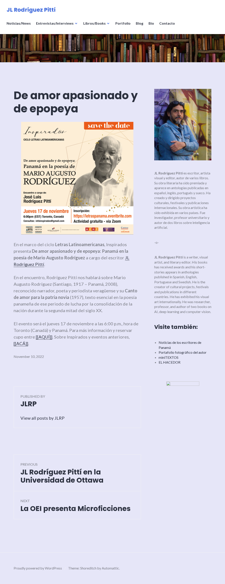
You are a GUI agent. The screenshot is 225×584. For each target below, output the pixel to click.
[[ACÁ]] (21, 343)
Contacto (167, 23)
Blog (139, 23)
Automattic (110, 568)
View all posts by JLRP (42, 418)
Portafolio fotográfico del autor (183, 352)
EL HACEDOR (169, 362)
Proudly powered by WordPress (38, 568)
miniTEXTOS (168, 357)
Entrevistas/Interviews (55, 23)
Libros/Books (94, 23)
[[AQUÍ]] (44, 336)
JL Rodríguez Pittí (31, 10)
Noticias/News (19, 23)
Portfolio (123, 23)
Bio (151, 23)
